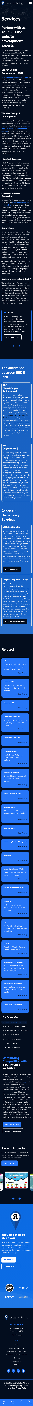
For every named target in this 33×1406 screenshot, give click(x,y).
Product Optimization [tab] (13, 1039)
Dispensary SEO (12, 569)
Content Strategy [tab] (11, 1043)
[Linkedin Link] (23, 1371)
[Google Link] (18, 1371)
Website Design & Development (16, 1351)
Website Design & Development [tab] (16, 1030)
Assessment (29, 1403)
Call (21, 1404)
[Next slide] (19, 346)
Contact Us (9, 1260)
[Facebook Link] (8, 1371)
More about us (12, 337)
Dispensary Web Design (15, 622)
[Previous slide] (13, 1198)
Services (12, 1403)
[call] (21, 1401)
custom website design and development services (15, 128)
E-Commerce (16, 1358)
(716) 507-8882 (12, 1266)
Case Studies (9, 1163)
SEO (24, 1082)
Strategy (16, 1364)
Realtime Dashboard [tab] (12, 1048)
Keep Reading (22, 673)
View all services (13, 1131)
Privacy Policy (21, 1388)
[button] (16, 1179)
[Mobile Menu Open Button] (30, 3)
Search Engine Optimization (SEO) (14, 77)
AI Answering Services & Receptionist (16, 1355)
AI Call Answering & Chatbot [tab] (16, 1026)
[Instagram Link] (13, 1371)
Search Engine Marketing (16, 1348)
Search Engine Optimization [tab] (15, 1022)
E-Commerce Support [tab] (13, 1035)
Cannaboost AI (16, 1361)
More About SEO (12, 1124)
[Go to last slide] (13, 346)
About (4, 1403)
